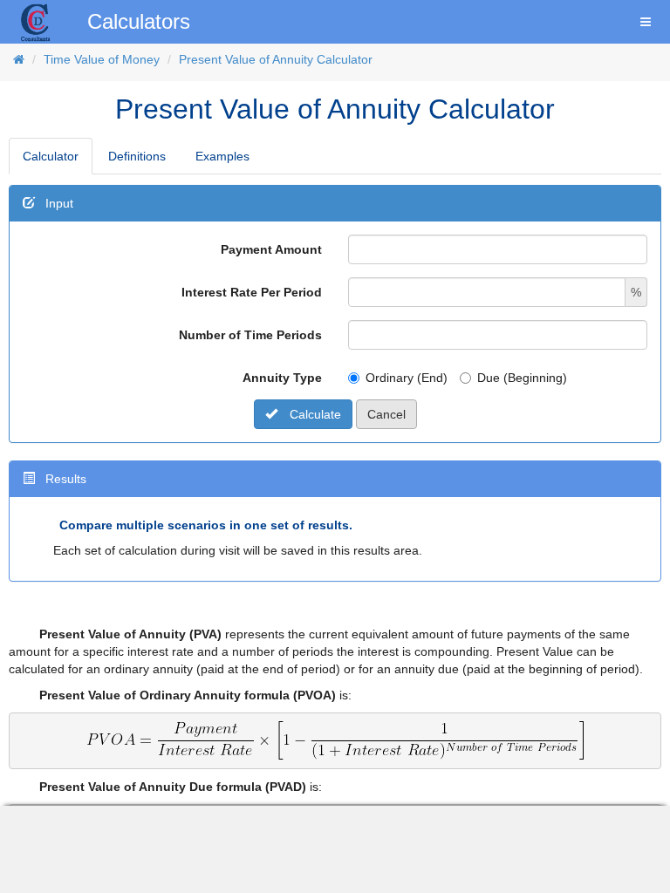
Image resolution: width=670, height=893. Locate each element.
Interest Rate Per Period (251, 292)
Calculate (313, 414)
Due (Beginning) (522, 378)
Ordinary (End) (407, 378)
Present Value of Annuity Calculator (276, 59)
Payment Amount (271, 249)
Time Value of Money (102, 59)
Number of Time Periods (250, 335)
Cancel (386, 414)
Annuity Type (282, 378)
